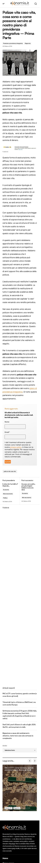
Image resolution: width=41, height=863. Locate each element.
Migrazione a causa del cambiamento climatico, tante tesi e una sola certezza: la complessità (18, 735)
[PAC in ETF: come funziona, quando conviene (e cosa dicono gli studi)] (20, 788)
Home (5, 858)
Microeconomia (26, 497)
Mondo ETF (8, 808)
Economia (6, 489)
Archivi (5, 746)
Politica (5, 498)
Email (7, 432)
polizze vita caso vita (10, 471)
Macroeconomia (8, 494)
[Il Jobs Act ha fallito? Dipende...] (11, 490)
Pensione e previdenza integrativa (13, 43)
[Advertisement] (20, 596)
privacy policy (15, 447)
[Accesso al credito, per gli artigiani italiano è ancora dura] (28, 490)
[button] (3, 4)
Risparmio (28, 43)
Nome (7, 422)
